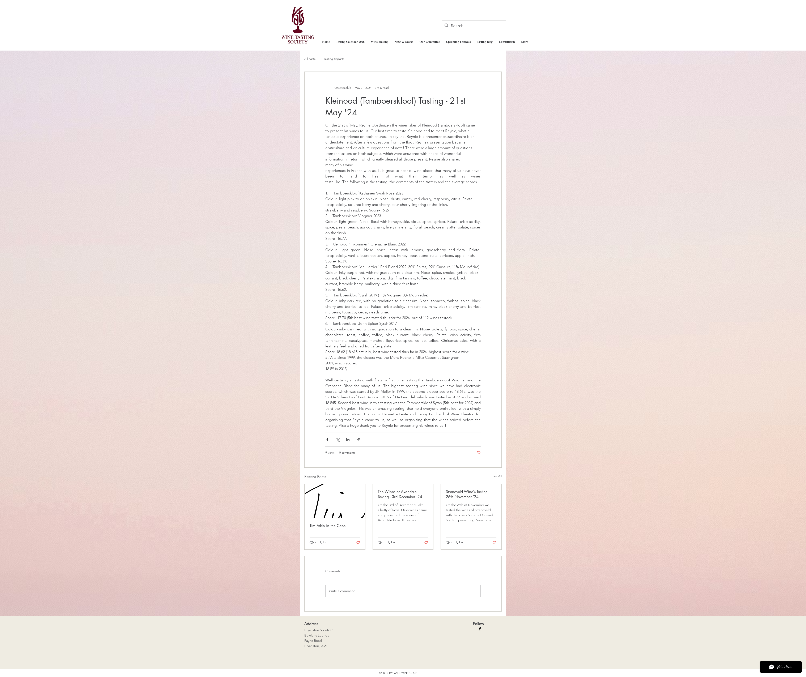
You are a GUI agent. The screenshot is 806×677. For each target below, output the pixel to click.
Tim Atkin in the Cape (327, 525)
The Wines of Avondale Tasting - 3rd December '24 (400, 494)
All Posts (309, 59)
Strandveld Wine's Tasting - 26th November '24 (467, 494)
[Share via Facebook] (327, 440)
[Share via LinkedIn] (348, 440)
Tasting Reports (334, 59)
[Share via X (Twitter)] (338, 440)
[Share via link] (358, 440)
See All (497, 476)
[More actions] (478, 87)
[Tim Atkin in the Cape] (335, 501)
